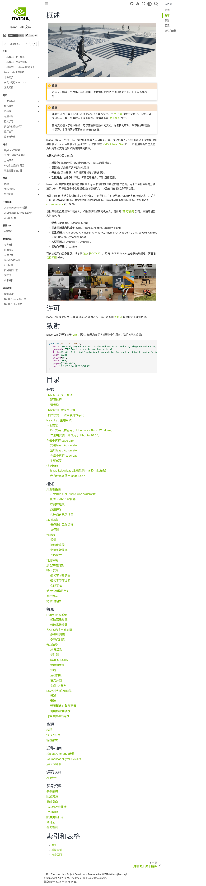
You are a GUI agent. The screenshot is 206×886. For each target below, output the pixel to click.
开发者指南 (9, 101)
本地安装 (8, 77)
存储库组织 (57, 504)
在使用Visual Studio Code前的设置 (73, 494)
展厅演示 (8, 131)
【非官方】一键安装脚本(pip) (19, 67)
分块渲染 (8, 160)
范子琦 (118, 114)
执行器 (54, 529)
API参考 (8, 231)
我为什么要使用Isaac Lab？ (68, 475)
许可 (167, 15)
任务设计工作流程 (61, 524)
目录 (167, 25)
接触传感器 (57, 544)
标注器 (54, 654)
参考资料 (8, 280)
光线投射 (56, 555)
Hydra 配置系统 (12, 150)
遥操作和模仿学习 (13, 126)
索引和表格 (170, 30)
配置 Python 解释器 (63, 499)
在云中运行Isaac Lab (15, 82)
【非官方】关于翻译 (14, 57)
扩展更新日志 (11, 270)
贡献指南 (8, 254)
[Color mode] (149, 4)
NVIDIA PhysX (12, 304)
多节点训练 (57, 639)
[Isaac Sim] (16, 35)
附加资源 (8, 249)
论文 (85, 253)
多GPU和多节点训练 (14, 155)
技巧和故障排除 (12, 260)
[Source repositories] (132, 3)
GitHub (8, 293)
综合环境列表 (55, 565)
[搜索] (156, 4)
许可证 (7, 275)
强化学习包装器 (60, 575)
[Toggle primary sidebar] (46, 3)
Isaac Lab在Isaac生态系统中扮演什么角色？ (79, 470)
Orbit (75, 334)
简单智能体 (9, 136)
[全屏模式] (143, 4)
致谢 (167, 20)
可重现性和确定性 (13, 170)
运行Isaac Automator (64, 450)
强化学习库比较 (60, 580)
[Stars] (31, 35)
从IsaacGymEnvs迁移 (15, 207)
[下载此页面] (138, 3)
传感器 (7, 111)
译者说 (54, 404)
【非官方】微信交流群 (15, 62)
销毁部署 (56, 460)
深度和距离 (57, 665)
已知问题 (8, 265)
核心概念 (8, 106)
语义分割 (56, 680)
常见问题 (8, 87)
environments (54, 204)
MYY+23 (95, 253)
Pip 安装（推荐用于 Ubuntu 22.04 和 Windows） (82, 430)
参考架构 (8, 244)
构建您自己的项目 (61, 514)
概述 (53, 695)
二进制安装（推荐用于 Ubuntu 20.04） (75, 435)
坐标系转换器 (59, 550)
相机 (53, 539)
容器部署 (8, 194)
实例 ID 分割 (58, 685)
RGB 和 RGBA (59, 659)
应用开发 (56, 509)
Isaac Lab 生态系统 (14, 72)
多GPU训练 (57, 634)
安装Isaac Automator (64, 445)
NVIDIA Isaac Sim (13, 299)
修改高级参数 (59, 619)
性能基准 (56, 585)
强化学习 (8, 121)
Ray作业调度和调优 (14, 165)
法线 (53, 670)
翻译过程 (56, 399)
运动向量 (56, 675)
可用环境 (8, 116)
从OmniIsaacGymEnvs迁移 (18, 212)
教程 (6, 184)
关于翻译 (114, 118)
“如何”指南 (9, 189)
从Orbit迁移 (10, 217)
